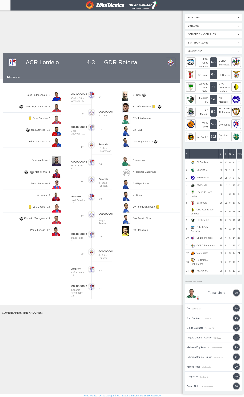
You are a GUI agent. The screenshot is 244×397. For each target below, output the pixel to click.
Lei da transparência (109, 395)
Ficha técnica (90, 395)
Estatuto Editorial (131, 395)
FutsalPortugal (122, 5)
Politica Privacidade (150, 395)
